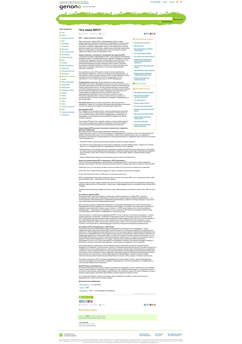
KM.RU (95, 317)
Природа (64, 93)
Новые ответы (66, 87)
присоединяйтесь (84, 3)
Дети (63, 40)
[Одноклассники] (149, 33)
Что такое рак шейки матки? (143, 106)
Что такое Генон (144, 334)
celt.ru (82, 287)
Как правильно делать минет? (144, 92)
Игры (63, 60)
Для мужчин (65, 46)
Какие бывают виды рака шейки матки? (142, 117)
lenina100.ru (84, 290)
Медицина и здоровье (68, 76)
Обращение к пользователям (148, 342)
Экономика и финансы (68, 112)
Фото (63, 109)
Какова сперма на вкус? (142, 103)
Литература (65, 73)
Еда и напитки (66, 54)
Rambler (88, 325)
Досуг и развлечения (68, 51)
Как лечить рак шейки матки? (143, 114)
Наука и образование (68, 82)
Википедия (85, 317)
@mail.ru (99, 317)
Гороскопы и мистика (68, 38)
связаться (66, 341)
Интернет (64, 62)
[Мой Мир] (151, 33)
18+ (181, 2)
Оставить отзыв (86, 297)
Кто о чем (158, 335)
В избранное (95, 33)
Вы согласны (159, 334)
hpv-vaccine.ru (84, 284)
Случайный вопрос (166, 21)
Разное (64, 95)
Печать (103, 33)
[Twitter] (147, 33)
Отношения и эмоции (68, 90)
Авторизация (157, 2)
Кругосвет (90, 317)
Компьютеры (65, 68)
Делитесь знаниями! (89, 6)
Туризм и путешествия (68, 106)
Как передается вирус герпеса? (144, 70)
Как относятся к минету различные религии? (141, 96)
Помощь (165, 2)
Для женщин (65, 43)
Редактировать (84, 33)
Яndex (80, 317)
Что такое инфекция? (141, 121)
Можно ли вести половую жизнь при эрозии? (142, 125)
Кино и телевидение (67, 65)
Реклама (172, 2)
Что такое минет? (139, 100)
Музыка (64, 79)
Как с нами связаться (174, 335)
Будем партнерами (144, 335)
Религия (64, 98)
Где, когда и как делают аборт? (144, 56)
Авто (63, 32)
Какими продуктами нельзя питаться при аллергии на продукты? (143, 61)
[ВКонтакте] (145, 33)
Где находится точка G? (142, 42)
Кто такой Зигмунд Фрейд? (142, 53)
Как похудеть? (139, 45)
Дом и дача (65, 49)
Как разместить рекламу (175, 334)
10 (145, 83)
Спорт (63, 103)
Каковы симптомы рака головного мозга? (141, 78)
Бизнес (64, 35)
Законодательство (67, 57)
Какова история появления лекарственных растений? (143, 74)
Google (103, 317)
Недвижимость (66, 84)
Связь (63, 101)
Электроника (65, 114)
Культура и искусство (68, 71)
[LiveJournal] (153, 33)
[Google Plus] (155, 33)
